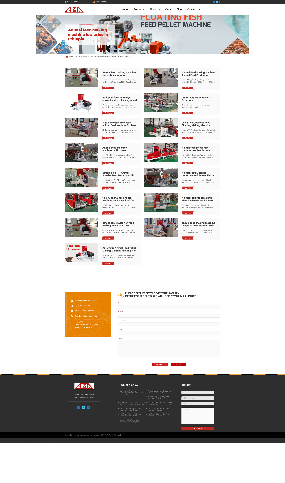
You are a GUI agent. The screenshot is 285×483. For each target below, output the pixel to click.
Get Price (108, 88)
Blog (179, 9)
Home (125, 9)
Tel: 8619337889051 (82, 306)
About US (155, 9)
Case (168, 9)
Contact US (193, 9)
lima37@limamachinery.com (85, 301)
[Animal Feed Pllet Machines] (80, 9)
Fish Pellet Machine (86, 56)
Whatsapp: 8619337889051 (85, 311)
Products (139, 9)
